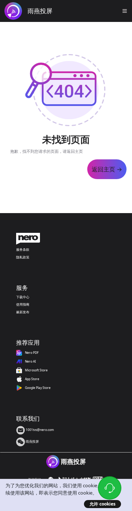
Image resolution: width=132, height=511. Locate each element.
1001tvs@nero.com (39, 430)
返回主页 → (107, 169)
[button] (125, 11)
